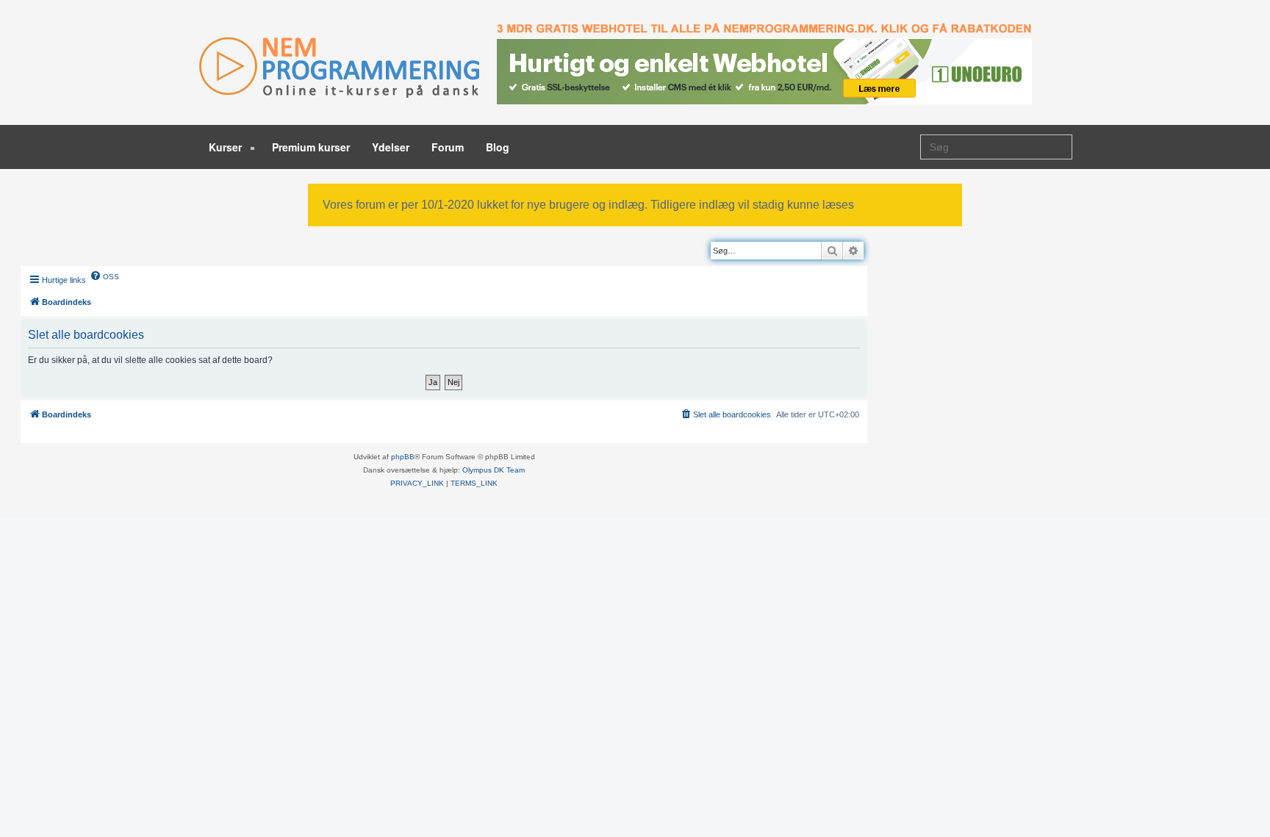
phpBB (403, 457)
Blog (497, 147)
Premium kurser (311, 147)
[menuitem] (104, 275)
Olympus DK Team (493, 470)
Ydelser (390, 147)
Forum (447, 147)
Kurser (227, 147)
